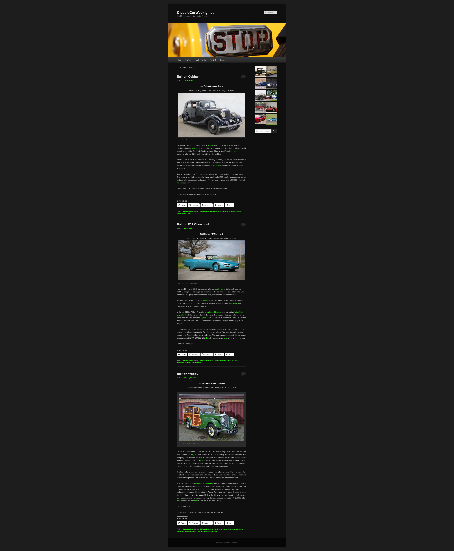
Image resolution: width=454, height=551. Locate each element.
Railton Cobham (188, 76)
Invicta (194, 148)
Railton (211, 145)
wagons (199, 531)
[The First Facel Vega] (260, 96)
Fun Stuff (213, 60)
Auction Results (200, 60)
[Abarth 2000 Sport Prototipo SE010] (271, 108)
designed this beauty (214, 312)
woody (204, 531)
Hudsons (206, 300)
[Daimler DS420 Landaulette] (271, 72)
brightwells (213, 211)
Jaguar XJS (205, 317)
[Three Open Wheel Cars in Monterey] (271, 96)
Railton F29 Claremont (193, 224)
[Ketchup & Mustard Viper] (260, 119)
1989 (201, 360)
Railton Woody (187, 373)
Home (179, 60)
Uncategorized (188, 211)
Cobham (233, 211)
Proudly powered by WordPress (227, 543)
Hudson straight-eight (204, 483)
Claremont (217, 360)
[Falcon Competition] (260, 84)
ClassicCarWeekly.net (195, 12)
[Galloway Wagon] (260, 108)
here (178, 182)
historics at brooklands (235, 529)
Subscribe (275, 131)
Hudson (236, 151)
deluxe (239, 211)
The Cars (188, 60)
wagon (193, 531)
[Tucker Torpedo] (271, 120)
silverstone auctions (184, 363)
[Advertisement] (266, 171)
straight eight (186, 531)
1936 (201, 211)
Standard (216, 165)
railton (179, 213)
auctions (206, 211)
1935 (201, 529)
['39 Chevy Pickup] (260, 72)
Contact (222, 60)
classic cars (226, 211)
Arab (202, 460)
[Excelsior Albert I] (271, 84)
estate (225, 529)
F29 (231, 360)
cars (219, 211)
